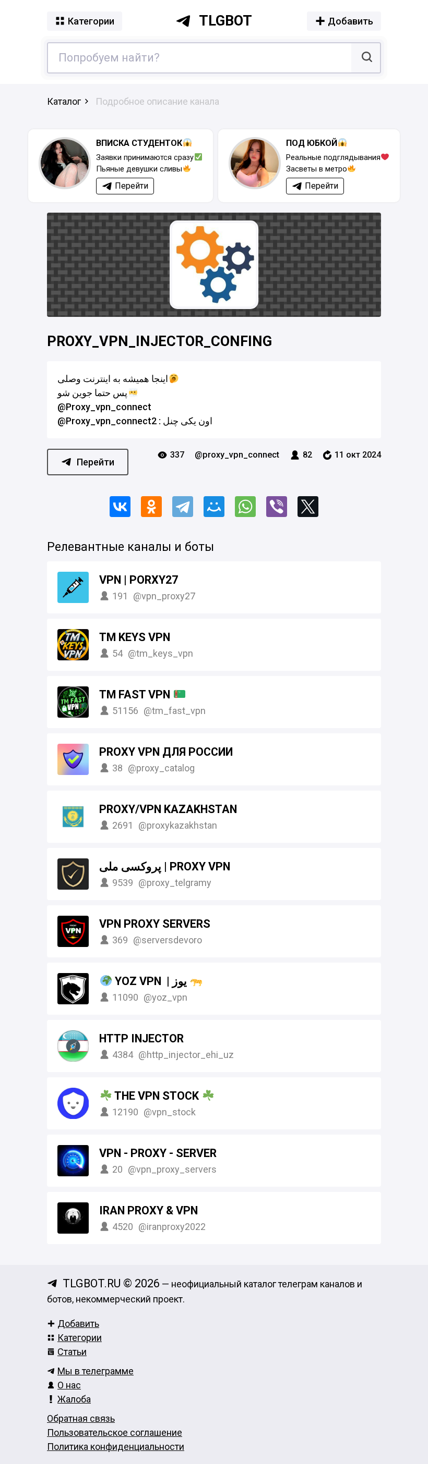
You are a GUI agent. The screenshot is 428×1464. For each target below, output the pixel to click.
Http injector (141, 1038)
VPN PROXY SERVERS (154, 923)
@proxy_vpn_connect (237, 455)
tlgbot (225, 21)
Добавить (78, 1323)
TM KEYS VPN (134, 637)
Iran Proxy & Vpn (148, 1210)
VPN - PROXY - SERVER (158, 1153)
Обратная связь (81, 1418)
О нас (69, 1385)
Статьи (72, 1351)
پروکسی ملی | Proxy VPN (164, 866)
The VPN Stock (156, 1095)
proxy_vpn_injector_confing (159, 341)
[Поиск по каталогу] (365, 57)
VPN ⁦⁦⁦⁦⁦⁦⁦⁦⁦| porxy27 (138, 579)
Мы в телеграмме (95, 1370)
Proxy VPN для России (166, 751)
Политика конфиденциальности (115, 1446)
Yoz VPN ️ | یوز (150, 981)
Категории (79, 1337)
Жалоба (74, 1399)
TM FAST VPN (136, 694)
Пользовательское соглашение (114, 1432)
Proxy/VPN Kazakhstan (168, 809)
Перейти (95, 462)
